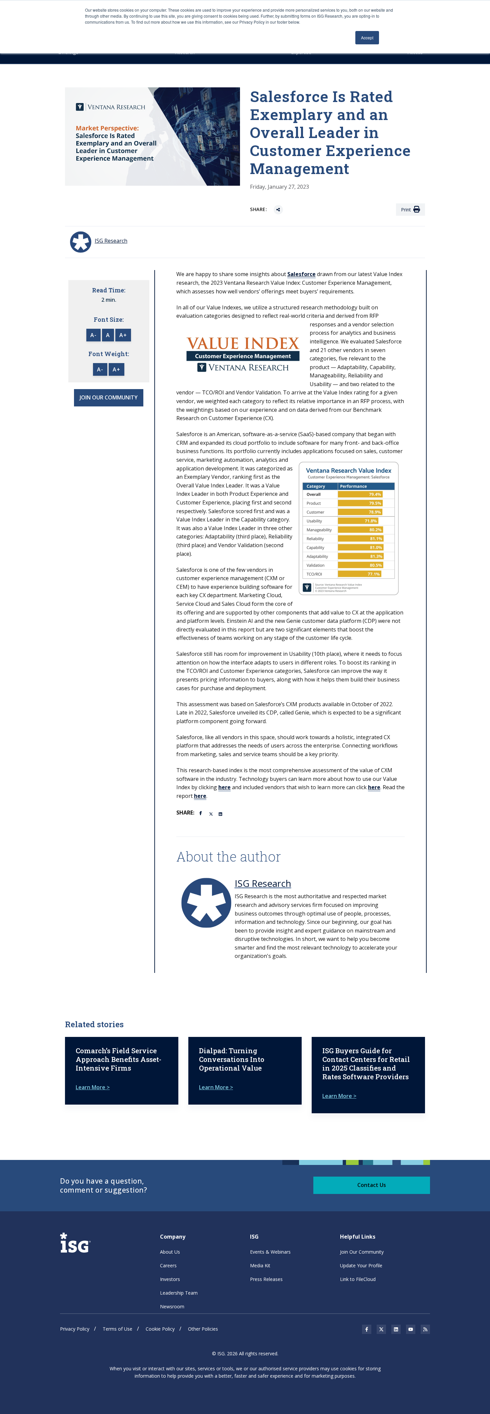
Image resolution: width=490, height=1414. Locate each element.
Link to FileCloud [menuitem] (358, 1279)
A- (93, 335)
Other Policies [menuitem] (203, 1329)
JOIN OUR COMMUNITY (109, 397)
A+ (123, 335)
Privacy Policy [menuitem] (74, 1329)
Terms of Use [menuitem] (117, 1329)
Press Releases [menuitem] (266, 1279)
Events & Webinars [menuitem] (270, 1252)
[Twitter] (211, 813)
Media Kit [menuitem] (260, 1265)
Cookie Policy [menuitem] (160, 1329)
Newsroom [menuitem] (172, 1306)
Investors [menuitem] (170, 1279)
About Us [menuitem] (170, 1252)
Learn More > (93, 1087)
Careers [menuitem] (168, 1265)
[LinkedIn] (221, 813)
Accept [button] (367, 37)
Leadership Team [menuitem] (179, 1293)
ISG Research (263, 883)
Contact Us (371, 1185)
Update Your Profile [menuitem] (361, 1265)
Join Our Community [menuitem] (362, 1252)
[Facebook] (202, 812)
